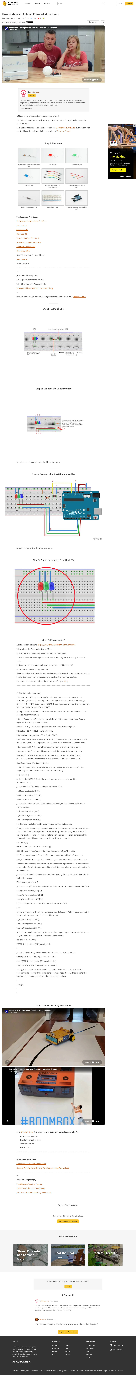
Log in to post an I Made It (68, 1221)
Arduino (26, 18)
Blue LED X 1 (21, 234)
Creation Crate (27, 109)
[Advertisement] (122, 151)
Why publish (90, 1345)
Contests (37, 3)
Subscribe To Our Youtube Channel (31, 1163)
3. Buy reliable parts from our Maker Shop (34, 288)
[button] (103, 22)
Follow (31, 95)
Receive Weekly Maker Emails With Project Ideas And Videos (42, 1168)
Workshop (55, 1348)
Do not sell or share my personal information (86, 1371)
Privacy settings (63, 1371)
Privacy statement (50, 1371)
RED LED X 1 (21, 225)
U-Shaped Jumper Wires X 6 (28, 242)
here (66, 681)
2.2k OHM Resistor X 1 (25, 246)
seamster (43, 1319)
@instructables (118, 1345)
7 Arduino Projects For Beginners (30, 1188)
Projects (27, 3)
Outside (67, 1351)
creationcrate (9, 18)
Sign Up (129, 4)
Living (67, 1348)
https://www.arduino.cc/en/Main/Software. (56, 645)
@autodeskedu (118, 1350)
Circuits (18, 18)
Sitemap (89, 1354)
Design (54, 1351)
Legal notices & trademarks (113, 1371)
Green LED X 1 (22, 229)
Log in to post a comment (68, 1332)
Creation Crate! (63, 131)
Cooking (67, 1345)
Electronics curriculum (65, 128)
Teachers (47, 3)
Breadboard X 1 (23, 251)
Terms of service (36, 1371)
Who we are (90, 1357)
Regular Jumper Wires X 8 (27, 238)
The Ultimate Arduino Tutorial (29, 1184)
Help (87, 1351)
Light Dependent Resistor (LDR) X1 (31, 221)
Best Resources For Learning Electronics (33, 1192)
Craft (54, 1354)
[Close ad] (134, 125)
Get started (90, 1348)
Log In (120, 4)
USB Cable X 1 (22, 259)
